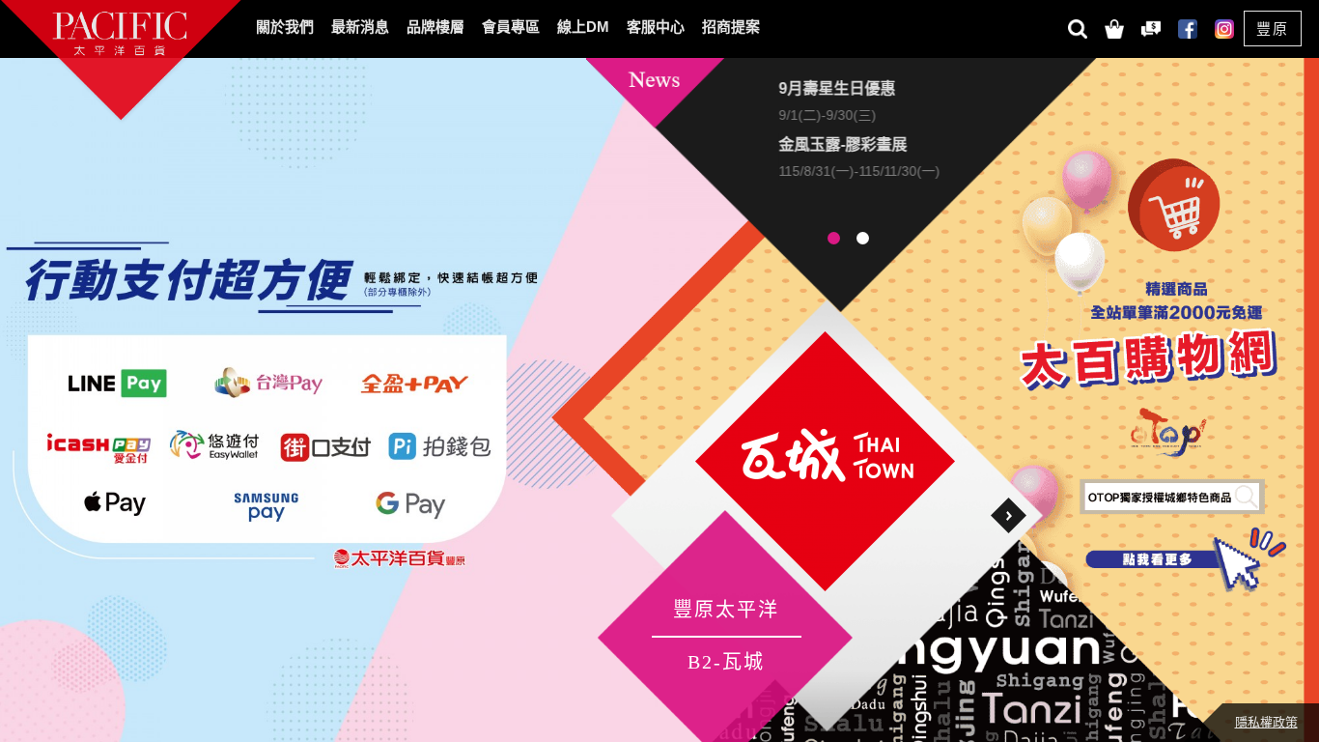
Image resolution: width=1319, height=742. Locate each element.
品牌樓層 (435, 26)
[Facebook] (1186, 27)
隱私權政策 (1266, 722)
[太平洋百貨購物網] (1113, 27)
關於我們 (285, 26)
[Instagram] (1223, 27)
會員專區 (511, 26)
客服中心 (656, 26)
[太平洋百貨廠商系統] (1150, 27)
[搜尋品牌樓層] (1076, 27)
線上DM (583, 26)
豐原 (1272, 28)
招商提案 (731, 26)
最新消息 (360, 26)
